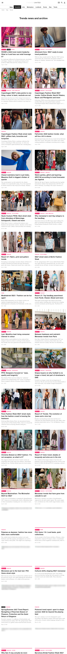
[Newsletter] (58, 3)
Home (3, 9)
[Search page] (61, 3)
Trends (11, 9)
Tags (7, 9)
